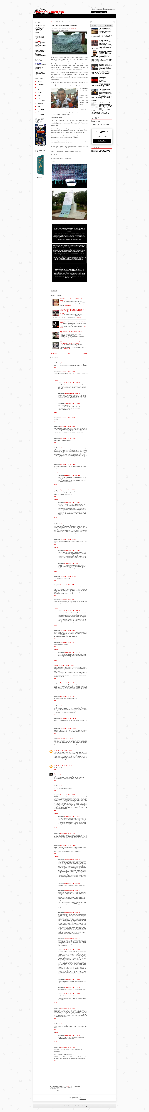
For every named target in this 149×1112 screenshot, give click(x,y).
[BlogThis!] (53, 291)
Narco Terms (43, 16)
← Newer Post (53, 353)
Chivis (55, 774)
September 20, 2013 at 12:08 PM (64, 750)
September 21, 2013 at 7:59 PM (72, 403)
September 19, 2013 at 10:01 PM (68, 438)
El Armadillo (41, 84)
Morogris (40, 103)
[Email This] (51, 291)
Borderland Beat (74, 1106)
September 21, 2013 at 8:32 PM (72, 883)
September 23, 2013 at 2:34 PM (72, 949)
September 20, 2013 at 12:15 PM (72, 610)
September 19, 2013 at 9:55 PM (67, 426)
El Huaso (40, 87)
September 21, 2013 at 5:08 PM (72, 859)
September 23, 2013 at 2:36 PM (72, 979)
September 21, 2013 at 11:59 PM (72, 816)
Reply (55, 367)
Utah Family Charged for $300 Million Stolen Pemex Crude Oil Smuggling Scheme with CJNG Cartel (105, 66)
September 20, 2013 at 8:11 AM (66, 665)
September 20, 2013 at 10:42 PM (68, 845)
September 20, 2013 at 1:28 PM (66, 774)
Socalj (39, 112)
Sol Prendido (41, 114)
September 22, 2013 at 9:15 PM (67, 1047)
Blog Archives (108, 25)
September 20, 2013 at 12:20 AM (68, 576)
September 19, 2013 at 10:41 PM (68, 464)
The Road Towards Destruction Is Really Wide (105, 41)
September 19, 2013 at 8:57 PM (67, 371)
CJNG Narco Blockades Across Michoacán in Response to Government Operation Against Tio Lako (105, 91)
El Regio (56, 665)
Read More (68, 305)
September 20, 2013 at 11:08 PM (72, 382)
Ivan (39, 98)
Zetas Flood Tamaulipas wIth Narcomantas (64, 25)
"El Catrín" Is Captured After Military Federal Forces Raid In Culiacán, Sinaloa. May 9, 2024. (72, 342)
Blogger (86, 1106)
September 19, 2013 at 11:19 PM (68, 523)
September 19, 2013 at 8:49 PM (67, 362)
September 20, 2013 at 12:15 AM (68, 539)
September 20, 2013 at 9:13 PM (67, 833)
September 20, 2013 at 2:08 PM (67, 785)
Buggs (39, 81)
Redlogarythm (41, 109)
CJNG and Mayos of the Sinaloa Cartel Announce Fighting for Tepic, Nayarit (105, 30)
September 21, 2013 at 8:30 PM (67, 1008)
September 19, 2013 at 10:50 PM (68, 490)
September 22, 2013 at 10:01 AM (72, 912)
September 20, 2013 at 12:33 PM (72, 652)
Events (50, 16)
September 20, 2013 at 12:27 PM (72, 563)
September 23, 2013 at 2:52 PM (72, 993)
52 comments (72, 28)
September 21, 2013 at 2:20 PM (72, 393)
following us (83, 1099)
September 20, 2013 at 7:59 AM (72, 502)
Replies (57, 380)
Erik (54, 750)
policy (39, 72)
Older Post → (85, 353)
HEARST (40, 92)
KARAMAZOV (41, 101)
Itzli (39, 95)
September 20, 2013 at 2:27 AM (68, 599)
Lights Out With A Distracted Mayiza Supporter (103, 79)
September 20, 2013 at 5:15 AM (68, 642)
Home (35, 16)
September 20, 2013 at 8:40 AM (68, 682)
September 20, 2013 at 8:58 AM (72, 550)
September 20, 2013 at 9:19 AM (68, 696)
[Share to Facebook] (56, 291)
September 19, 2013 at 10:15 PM (68, 447)
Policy (61, 16)
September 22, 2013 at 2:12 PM (72, 1035)
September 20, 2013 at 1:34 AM (68, 584)
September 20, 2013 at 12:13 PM (64, 765)
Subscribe (102, 141)
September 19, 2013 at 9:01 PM (67, 417)
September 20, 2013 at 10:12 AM (68, 705)
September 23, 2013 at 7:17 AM (72, 475)
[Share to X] (55, 291)
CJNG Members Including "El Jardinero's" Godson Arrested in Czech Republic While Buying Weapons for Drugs (105, 105)
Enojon (40, 89)
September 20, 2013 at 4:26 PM (67, 794)
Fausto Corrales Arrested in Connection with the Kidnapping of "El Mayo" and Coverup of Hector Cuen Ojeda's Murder (105, 53)
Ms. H (39, 106)
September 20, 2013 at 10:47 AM (68, 718)
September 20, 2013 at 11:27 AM (65, 738)
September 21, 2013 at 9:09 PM (67, 1023)
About (55, 16)
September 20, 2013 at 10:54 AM (68, 728)
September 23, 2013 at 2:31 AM (72, 938)
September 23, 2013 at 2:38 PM (72, 987)
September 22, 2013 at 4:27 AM (72, 890)
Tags (100, 25)
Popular (94, 25)
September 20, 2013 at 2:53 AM (68, 630)
